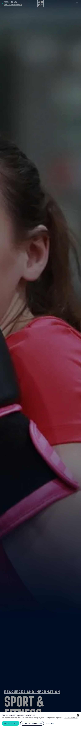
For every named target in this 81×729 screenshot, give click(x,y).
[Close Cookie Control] (78, 715)
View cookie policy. (71, 718)
